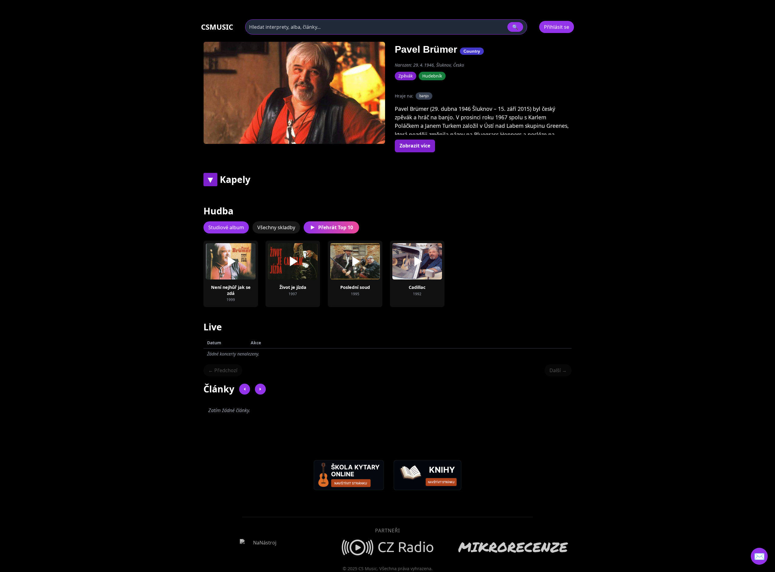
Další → (558, 370)
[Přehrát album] (221, 261)
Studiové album (226, 227)
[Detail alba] (240, 261)
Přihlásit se (556, 27)
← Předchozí (222, 370)
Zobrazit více (415, 145)
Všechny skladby (276, 227)
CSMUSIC (217, 27)
